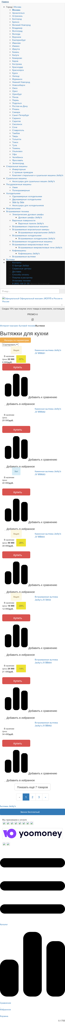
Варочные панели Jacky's (31, 223)
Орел (15, 90)
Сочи (14, 127)
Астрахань (17, 15)
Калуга (15, 54)
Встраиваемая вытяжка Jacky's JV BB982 (46, 724)
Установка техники (21, 280)
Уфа (14, 154)
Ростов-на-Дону (20, 106)
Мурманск (17, 78)
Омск (14, 87)
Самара (16, 112)
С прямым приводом (22, 172)
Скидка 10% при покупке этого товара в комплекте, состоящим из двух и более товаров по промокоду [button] (33, 311)
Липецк (15, 75)
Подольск (17, 103)
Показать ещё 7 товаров (32, 787)
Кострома (17, 63)
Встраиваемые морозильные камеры (30, 229)
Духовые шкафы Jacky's (30, 217)
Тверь (15, 136)
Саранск (16, 118)
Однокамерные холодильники (27, 196)
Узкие (15, 187)
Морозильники (13, 208)
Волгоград (17, 30)
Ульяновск (17, 151)
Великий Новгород (21, 24)
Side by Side (18, 202)
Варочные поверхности (23, 220)
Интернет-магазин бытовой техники (17, 325)
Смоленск (17, 124)
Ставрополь (18, 130)
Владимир (17, 27)
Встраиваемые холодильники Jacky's (36, 238)
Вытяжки (10, 259)
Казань (15, 51)
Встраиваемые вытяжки (24, 256)
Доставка (16, 271)
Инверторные (19, 169)
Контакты (16, 262)
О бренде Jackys (20, 265)
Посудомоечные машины (18, 184)
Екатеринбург (19, 39)
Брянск (15, 21)
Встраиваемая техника (17, 211)
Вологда (16, 33)
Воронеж (16, 36)
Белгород (17, 18)
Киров (15, 60)
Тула (14, 145)
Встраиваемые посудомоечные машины (32, 241)
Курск (15, 72)
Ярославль (17, 160)
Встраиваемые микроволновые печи (30, 244)
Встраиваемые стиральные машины (30, 226)
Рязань (15, 109)
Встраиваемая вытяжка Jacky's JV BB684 (46, 661)
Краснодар (17, 66)
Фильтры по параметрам (16, 340)
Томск (15, 142)
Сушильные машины (16, 178)
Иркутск (16, 48)
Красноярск (18, 69)
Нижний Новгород (21, 81)
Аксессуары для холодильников (28, 205)
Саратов (16, 121)
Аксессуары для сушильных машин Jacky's (33, 181)
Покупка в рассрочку (22, 277)
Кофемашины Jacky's (29, 253)
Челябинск (17, 157)
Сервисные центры (21, 268)
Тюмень (16, 148)
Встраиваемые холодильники (26, 235)
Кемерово (17, 57)
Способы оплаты (20, 274)
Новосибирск (18, 84)
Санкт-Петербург (20, 115)
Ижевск (15, 45)
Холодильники (13, 193)
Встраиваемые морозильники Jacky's (36, 232)
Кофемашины (19, 250)
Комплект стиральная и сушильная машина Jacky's (37, 175)
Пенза (15, 96)
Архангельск (18, 12)
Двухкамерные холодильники (26, 199)
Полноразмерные (21, 190)
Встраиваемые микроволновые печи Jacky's (40, 247)
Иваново (16, 42)
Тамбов (16, 133)
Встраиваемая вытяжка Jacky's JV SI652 (46, 598)
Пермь (15, 99)
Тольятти (16, 139)
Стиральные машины (16, 166)
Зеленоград (18, 163)
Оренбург (17, 93)
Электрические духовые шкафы (28, 214)
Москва (17, 6)
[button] (16, 403)
